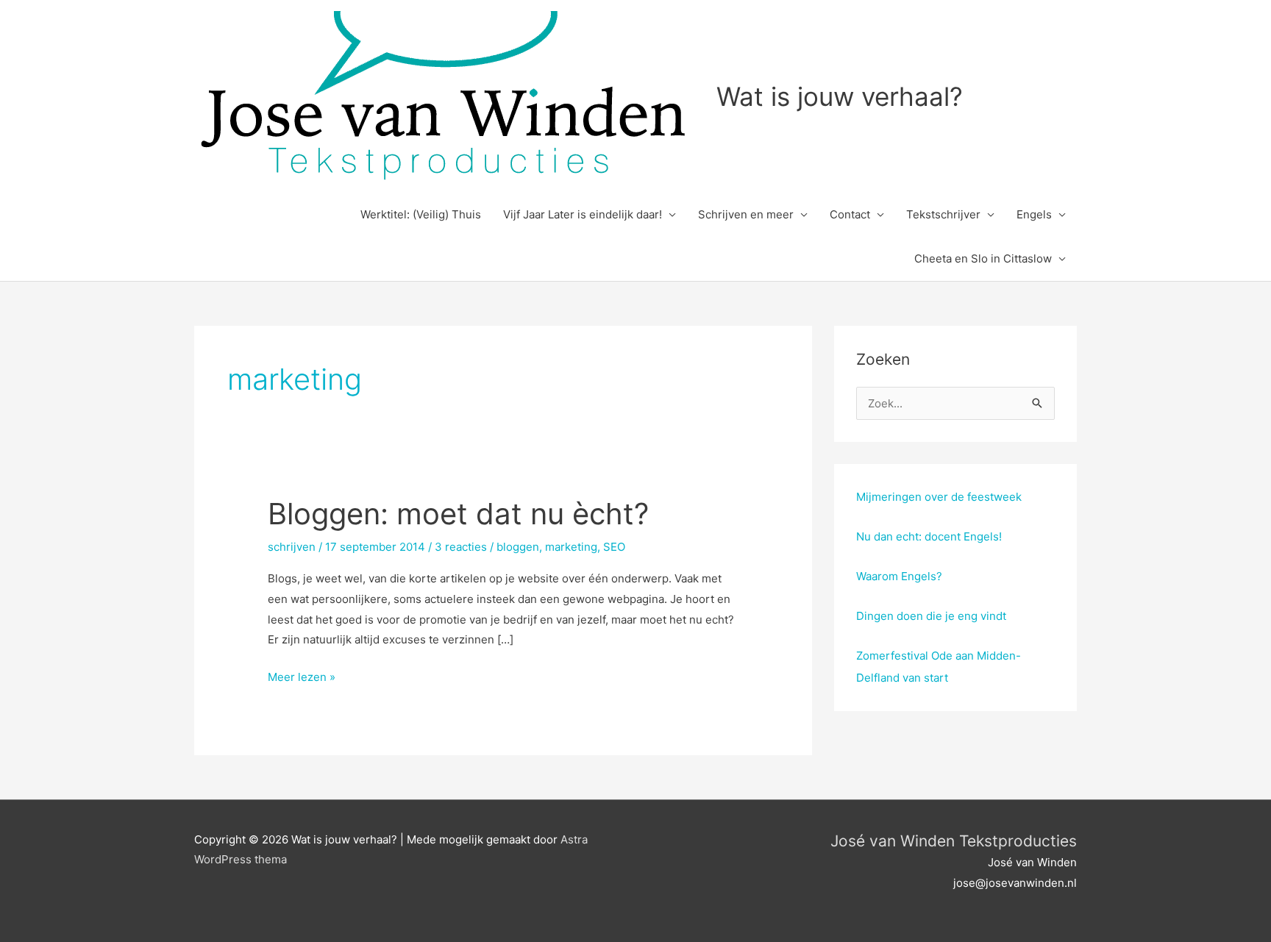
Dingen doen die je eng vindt (931, 616)
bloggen (517, 547)
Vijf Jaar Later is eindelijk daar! (582, 214)
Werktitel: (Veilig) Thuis (420, 214)
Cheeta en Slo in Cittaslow (983, 258)
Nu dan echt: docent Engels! (929, 536)
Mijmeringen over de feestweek (939, 497)
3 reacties (461, 547)
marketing (571, 547)
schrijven (292, 547)
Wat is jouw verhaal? (839, 96)
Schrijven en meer (746, 214)
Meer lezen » (301, 678)
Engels (1034, 214)
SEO (614, 547)
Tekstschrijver (943, 214)
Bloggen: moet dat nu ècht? (458, 514)
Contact (850, 214)
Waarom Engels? (899, 576)
